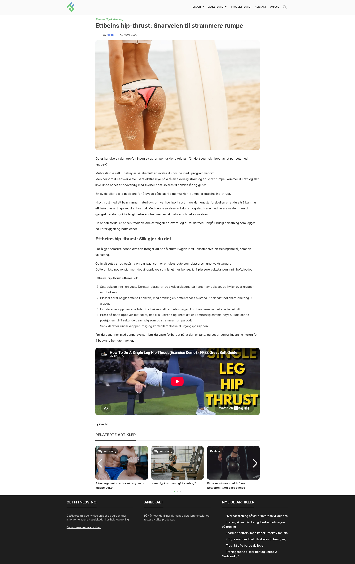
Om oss (274, 6)
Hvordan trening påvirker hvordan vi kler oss (257, 516)
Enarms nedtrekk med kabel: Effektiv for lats (257, 533)
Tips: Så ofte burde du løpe (244, 545)
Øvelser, (100, 19)
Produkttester (241, 6)
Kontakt (260, 6)
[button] (174, 491)
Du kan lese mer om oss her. (84, 527)
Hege (110, 34)
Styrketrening (114, 19)
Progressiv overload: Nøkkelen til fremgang (256, 539)
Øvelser (215, 451)
